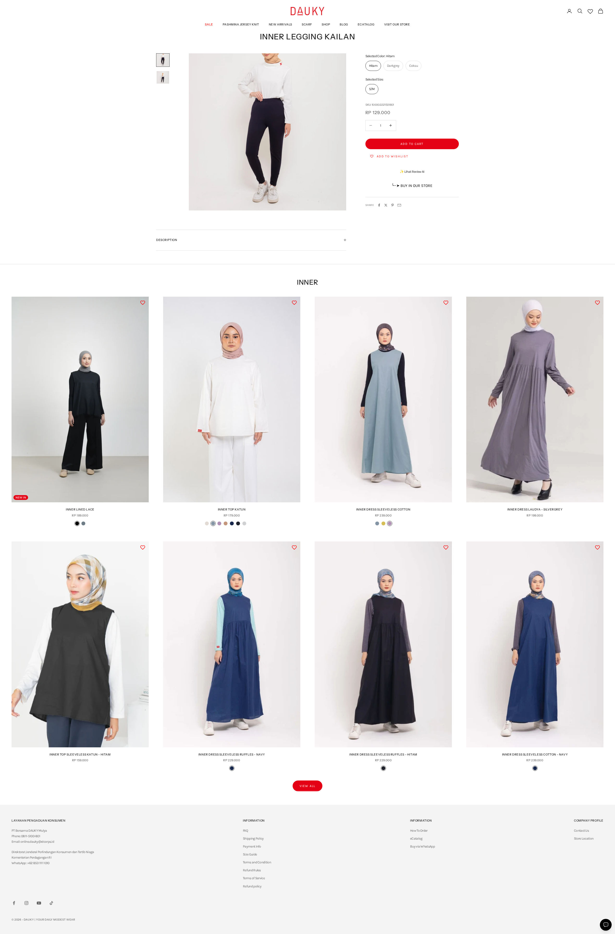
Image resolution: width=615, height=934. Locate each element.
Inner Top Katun (232, 509)
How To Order (419, 831)
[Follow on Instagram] (26, 903)
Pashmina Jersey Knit (241, 24)
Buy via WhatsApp (422, 846)
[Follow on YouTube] (39, 903)
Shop (326, 24)
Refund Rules (252, 870)
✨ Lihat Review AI (412, 172)
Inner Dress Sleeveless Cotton (383, 509)
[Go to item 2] (163, 77)
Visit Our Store (397, 24)
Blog (344, 24)
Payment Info (252, 846)
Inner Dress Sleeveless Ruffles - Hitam (383, 754)
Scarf (307, 24)
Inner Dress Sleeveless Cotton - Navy (535, 754)
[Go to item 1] (163, 60)
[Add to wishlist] (143, 302)
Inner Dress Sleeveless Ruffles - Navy (231, 754)
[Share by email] (399, 205)
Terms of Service (254, 878)
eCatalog (366, 24)
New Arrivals (280, 24)
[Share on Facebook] (379, 205)
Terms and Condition (257, 862)
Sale (209, 24)
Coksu (413, 66)
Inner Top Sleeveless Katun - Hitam (80, 754)
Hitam (373, 66)
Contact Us (581, 831)
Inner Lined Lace (80, 509)
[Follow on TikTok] (51, 903)
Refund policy (252, 886)
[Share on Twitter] (386, 205)
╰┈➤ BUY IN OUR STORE (412, 185)
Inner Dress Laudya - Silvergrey (535, 509)
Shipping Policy (253, 838)
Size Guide (250, 854)
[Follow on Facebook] (14, 903)
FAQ (245, 831)
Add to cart (412, 144)
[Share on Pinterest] (392, 205)
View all (308, 786)
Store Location (583, 838)
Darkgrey (393, 66)
